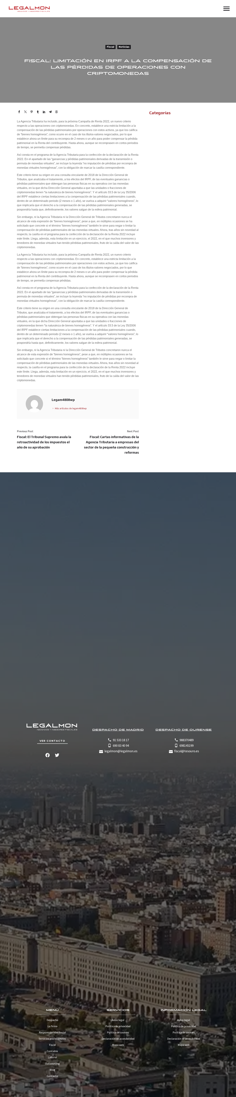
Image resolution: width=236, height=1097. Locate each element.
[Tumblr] (37, 111)
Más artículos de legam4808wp (71, 408)
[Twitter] (25, 111)
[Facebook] (19, 111)
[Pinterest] (31, 111)
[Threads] (56, 111)
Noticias (124, 46)
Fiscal (110, 46)
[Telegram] (50, 111)
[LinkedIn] (44, 111)
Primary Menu (226, 8)
